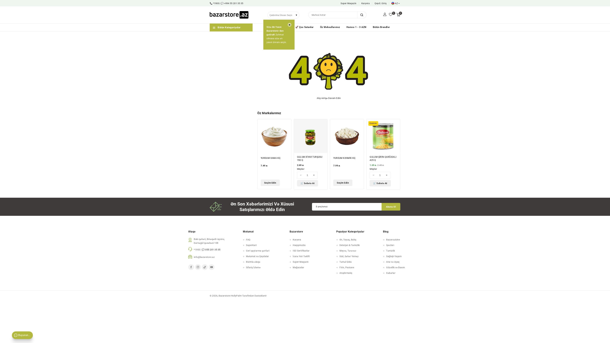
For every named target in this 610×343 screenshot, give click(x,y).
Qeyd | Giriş (380, 3)
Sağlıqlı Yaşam (394, 256)
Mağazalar (298, 267)
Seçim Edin (270, 183)
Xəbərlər (390, 273)
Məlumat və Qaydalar (257, 256)
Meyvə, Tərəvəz (347, 250)
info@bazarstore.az (204, 257)
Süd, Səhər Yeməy (349, 256)
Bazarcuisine (393, 239)
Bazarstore (224, 295)
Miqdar (300, 169)
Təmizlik (390, 250)
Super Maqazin (348, 3)
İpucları (390, 245)
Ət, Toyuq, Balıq (347, 239)
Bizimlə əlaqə (253, 262)
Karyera (365, 3)
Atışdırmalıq (345, 273)
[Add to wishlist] (287, 123)
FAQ (248, 239)
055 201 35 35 (212, 249)
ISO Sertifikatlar (301, 250)
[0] (390, 15)
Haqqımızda (299, 245)
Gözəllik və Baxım (395, 267)
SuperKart (251, 245)
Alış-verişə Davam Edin (329, 98)
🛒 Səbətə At (308, 183)
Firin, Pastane (346, 267)
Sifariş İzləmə (253, 267)
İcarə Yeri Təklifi (301, 256)
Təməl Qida (345, 262)
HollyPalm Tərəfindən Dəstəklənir (249, 295)
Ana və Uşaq (393, 262)
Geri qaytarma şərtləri (257, 250)
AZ (396, 3)
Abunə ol (391, 206)
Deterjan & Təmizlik (349, 245)
